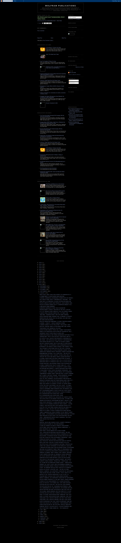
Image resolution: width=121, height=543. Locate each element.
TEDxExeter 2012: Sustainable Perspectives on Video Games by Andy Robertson (55, 67)
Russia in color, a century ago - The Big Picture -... (55, 469)
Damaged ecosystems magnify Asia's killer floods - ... (56, 457)
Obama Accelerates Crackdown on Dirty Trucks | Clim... (56, 400)
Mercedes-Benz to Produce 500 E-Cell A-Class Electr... (56, 360)
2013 (40, 279)
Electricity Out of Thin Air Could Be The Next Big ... (55, 382)
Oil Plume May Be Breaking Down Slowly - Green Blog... (56, 462)
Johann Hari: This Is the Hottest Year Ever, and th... (55, 336)
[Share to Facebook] (49, 23)
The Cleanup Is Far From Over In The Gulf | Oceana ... (55, 348)
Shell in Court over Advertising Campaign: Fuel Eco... (56, 494)
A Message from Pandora (47, 306)
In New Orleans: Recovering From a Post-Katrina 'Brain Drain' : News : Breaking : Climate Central (53, 205)
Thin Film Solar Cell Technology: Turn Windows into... (56, 503)
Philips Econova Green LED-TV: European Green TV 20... (56, 304)
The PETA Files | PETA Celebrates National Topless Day (56, 444)
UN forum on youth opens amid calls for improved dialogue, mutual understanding (56, 217)
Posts (71, 80)
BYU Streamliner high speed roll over (51, 393)
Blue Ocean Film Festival (47, 418)
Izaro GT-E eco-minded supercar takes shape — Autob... (56, 403)
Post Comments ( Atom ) (48, 40)
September (43, 291)
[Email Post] (42, 23)
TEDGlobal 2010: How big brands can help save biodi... (56, 497)
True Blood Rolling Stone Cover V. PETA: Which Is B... (56, 472)
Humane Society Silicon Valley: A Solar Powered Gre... (56, 506)
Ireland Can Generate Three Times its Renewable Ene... (56, 449)
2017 (40, 272)
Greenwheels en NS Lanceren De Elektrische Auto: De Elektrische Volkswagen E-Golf (51, 211)
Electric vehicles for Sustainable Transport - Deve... (56, 437)
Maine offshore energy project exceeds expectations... (57, 466)
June (41, 511)
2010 (40, 284)
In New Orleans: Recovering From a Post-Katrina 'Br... (56, 363)
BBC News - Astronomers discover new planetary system (57, 413)
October (43, 289)
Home (52, 38)
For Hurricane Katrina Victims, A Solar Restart (54, 376)
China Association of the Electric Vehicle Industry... (56, 504)
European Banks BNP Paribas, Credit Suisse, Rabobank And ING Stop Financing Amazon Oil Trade (52, 123)
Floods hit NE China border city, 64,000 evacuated (55, 481)
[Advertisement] (45, 34)
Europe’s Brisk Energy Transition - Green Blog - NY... (56, 461)
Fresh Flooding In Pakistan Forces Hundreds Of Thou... (56, 434)
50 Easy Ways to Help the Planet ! (53, 197)
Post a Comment (40, 30)
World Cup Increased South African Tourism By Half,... (56, 331)
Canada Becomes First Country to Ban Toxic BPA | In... (56, 355)
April (42, 514)
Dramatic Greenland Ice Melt (52, 103)
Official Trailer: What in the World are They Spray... (56, 326)
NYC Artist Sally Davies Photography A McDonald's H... (56, 338)
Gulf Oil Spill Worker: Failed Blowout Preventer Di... (56, 378)
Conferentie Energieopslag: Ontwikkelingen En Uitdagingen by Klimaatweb (75, 123)
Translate (78, 19)
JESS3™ (42, 420)
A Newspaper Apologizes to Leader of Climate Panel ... (56, 366)
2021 (40, 266)
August (42, 292)
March (42, 516)
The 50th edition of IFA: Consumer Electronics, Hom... (56, 486)
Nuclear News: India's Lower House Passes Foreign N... (56, 387)
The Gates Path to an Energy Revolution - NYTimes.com (56, 398)
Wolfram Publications (60, 6)
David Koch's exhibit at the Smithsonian (52, 424)
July (41, 509)
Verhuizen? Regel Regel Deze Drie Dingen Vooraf (50, 80)
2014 (40, 277)
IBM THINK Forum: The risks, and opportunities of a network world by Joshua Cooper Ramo (55, 225)
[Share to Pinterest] (51, 23)
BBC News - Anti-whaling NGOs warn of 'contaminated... (56, 340)
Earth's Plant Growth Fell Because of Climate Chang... (56, 397)
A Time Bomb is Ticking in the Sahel (53, 47)
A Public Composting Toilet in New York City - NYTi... (55, 365)
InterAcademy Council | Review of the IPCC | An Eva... (55, 309)
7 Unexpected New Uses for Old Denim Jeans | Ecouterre (57, 447)
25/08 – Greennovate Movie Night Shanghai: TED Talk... (56, 417)
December (43, 286)
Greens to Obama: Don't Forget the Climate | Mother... (56, 452)
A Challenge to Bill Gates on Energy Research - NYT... (56, 370)
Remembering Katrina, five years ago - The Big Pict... (56, 353)
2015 (40, 276)
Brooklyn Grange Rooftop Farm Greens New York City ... (57, 380)
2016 (40, 274)
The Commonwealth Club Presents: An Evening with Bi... (56, 487)
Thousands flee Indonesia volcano (50, 328)
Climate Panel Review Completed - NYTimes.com (54, 313)
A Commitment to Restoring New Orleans (52, 296)
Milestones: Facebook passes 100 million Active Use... (56, 435)
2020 (40, 267)
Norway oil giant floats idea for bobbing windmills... (56, 464)
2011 (40, 282)
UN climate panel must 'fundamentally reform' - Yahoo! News (51, 18)
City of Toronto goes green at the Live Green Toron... (56, 311)
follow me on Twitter (80, 67)
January (43, 519)
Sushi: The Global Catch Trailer (52, 54)
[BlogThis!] (46, 23)
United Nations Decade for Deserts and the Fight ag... (56, 489)
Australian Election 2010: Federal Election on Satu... (56, 492)
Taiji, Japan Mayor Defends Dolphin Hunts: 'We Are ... (55, 432)
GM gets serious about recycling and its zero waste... (56, 343)
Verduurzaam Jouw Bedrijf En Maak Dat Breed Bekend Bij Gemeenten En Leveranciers (75, 116)
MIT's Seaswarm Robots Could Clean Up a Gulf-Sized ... (56, 390)
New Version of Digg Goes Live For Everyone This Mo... (56, 415)
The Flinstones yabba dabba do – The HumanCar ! (54, 508)
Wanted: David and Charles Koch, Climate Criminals (55, 422)
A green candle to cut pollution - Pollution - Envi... (55, 324)
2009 (40, 521)
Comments (72, 82)
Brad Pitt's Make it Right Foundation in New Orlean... (56, 410)
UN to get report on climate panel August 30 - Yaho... (56, 455)
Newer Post (39, 38)
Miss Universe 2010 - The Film (48, 429)
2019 (40, 269)
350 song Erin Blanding (46, 319)
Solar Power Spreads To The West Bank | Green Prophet (57, 479)
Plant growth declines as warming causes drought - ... (56, 454)
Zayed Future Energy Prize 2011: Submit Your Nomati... (56, 329)
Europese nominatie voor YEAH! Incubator (52, 308)
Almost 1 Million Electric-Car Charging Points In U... (56, 405)
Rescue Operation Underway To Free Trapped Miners (56, 321)
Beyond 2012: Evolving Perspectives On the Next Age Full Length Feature (55, 241)
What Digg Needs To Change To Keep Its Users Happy (55, 383)
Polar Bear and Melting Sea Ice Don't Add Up (55, 184)
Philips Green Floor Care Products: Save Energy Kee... (56, 303)
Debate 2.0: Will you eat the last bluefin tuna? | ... (55, 408)
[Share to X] (47, 23)
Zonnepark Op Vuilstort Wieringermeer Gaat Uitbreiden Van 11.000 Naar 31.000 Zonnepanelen (52, 97)
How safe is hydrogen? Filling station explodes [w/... (56, 301)
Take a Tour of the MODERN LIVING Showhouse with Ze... (56, 345)
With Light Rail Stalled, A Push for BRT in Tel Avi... (55, 442)
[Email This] (44, 23)
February (43, 518)
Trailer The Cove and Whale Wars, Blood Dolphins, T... (56, 356)
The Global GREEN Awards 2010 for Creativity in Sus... (56, 491)
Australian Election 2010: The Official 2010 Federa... (55, 484)
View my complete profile (74, 74)
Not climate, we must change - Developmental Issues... (56, 375)
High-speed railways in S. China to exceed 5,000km (55, 341)
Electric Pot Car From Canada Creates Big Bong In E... (56, 407)
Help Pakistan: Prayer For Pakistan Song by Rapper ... (56, 440)
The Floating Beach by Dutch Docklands (48, 168)
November (43, 287)
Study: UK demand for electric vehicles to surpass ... (56, 467)
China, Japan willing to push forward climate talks (55, 350)
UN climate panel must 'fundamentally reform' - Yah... (56, 299)
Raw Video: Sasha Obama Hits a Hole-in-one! (53, 430)
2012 (40, 281)
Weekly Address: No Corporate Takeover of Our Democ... (57, 471)
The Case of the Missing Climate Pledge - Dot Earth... (56, 459)
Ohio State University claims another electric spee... (56, 402)
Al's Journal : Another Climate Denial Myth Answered (56, 371)
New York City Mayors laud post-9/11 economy (55, 190)
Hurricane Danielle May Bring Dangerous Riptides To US (57, 334)
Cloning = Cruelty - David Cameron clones (52, 323)
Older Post (64, 38)
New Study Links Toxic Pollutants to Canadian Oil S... (56, 294)
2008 (40, 523)
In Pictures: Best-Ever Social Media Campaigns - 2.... (55, 427)
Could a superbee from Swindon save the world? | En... (56, 388)
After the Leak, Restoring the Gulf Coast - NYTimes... (56, 385)
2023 (40, 262)
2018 (40, 271)
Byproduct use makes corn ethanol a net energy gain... (57, 346)
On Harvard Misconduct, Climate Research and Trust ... (56, 368)
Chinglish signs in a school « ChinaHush (52, 439)
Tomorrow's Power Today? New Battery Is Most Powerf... (57, 373)
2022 (40, 264)
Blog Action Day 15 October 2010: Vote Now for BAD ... (56, 482)
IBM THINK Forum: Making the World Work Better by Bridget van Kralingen (55, 248)
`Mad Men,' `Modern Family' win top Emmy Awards (54, 314)
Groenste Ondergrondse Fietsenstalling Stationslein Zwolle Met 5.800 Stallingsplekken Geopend (53, 74)
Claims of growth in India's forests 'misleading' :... (55, 425)
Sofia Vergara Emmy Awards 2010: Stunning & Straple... (56, 316)
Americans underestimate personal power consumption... (57, 351)
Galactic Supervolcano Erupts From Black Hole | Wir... (56, 450)
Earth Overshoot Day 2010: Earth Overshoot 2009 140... (56, 501)
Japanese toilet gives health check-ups (52, 333)
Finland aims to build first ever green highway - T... (55, 476)
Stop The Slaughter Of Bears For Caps (48, 61)
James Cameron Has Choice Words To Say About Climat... (57, 412)
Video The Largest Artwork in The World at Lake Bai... (56, 445)
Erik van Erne (73, 72)
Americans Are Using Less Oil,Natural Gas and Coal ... (56, 318)
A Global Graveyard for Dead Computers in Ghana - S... (56, 358)
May (41, 513)
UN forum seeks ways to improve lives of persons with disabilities (54, 233)
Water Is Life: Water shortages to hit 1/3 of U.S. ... (55, 474)
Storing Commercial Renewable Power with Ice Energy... (57, 298)
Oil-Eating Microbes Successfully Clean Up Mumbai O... (56, 392)
